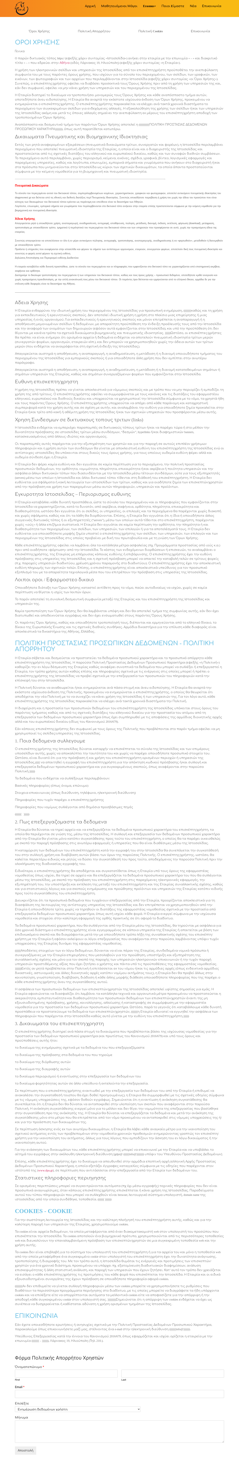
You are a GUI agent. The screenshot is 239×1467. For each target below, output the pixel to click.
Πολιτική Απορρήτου (94, 31)
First (17, 1379)
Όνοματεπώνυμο (29, 1367)
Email (19, 1387)
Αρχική (90, 6)
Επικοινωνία (211, 6)
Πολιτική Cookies (150, 31)
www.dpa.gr (45, 1170)
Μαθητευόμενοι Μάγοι (119, 6)
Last (123, 1379)
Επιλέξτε (22, 1403)
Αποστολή (25, 1450)
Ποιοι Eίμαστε (173, 6)
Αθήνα (65, 62)
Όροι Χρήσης (39, 31)
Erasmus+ (149, 6)
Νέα (193, 6)
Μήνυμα (21, 1417)
